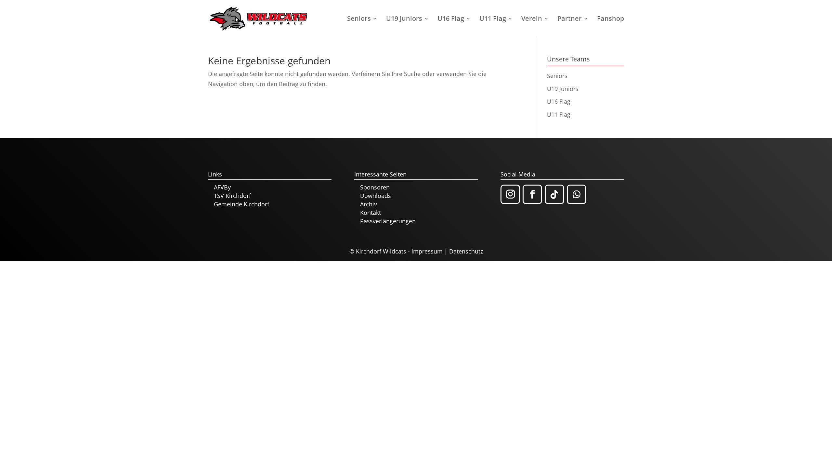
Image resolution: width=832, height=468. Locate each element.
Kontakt (370, 212)
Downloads (375, 196)
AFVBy (222, 187)
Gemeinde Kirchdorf (241, 204)
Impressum (427, 251)
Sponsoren (375, 187)
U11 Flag (492, 19)
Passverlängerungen (388, 221)
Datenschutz (466, 251)
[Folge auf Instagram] (510, 194)
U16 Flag (450, 19)
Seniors (359, 19)
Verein (531, 19)
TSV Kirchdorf (232, 196)
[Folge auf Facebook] (532, 194)
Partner (569, 19)
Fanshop (610, 19)
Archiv (368, 204)
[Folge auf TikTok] (554, 194)
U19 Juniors (404, 19)
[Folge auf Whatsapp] (576, 194)
